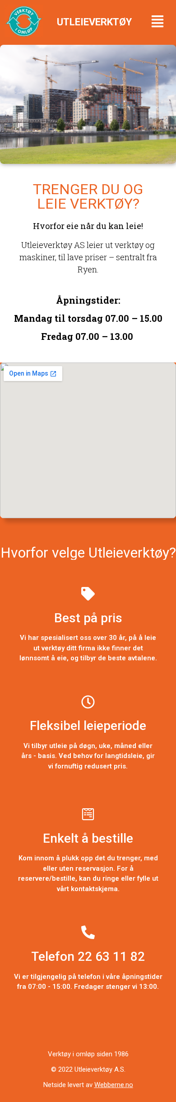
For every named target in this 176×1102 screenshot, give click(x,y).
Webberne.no (113, 1085)
